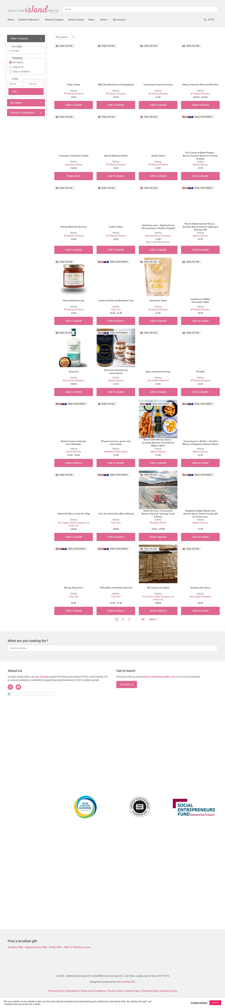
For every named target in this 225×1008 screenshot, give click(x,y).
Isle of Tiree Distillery (73, 380)
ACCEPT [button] (215, 1003)
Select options (200, 104)
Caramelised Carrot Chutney (158, 84)
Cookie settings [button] (199, 1003)
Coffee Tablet (116, 227)
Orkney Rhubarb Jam (73, 300)
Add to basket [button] (73, 104)
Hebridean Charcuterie (116, 451)
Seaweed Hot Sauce (200, 587)
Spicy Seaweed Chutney (158, 371)
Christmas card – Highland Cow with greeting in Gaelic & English (158, 227)
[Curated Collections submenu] (40, 19)
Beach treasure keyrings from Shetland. (73, 442)
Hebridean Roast (73, 164)
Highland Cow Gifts (36, 947)
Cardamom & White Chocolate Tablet (200, 300)
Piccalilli (200, 371)
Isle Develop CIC (125, 981)
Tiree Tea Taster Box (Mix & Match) (116, 513)
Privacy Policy (56, 991)
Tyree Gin (74, 371)
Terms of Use (115, 991)
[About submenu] (108, 19)
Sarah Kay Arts (73, 451)
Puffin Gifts (55, 947)
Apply (14, 91)
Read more (73, 176)
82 (143, 619)
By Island (25, 102)
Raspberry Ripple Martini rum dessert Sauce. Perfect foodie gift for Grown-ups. (200, 514)
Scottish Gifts (15, 947)
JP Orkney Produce (73, 94)
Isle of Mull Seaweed (158, 380)
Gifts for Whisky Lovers (77, 947)
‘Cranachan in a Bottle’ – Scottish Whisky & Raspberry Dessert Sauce (200, 442)
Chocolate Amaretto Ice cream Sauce (116, 371)
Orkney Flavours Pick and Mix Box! (200, 84)
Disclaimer (72, 991)
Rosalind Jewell (158, 523)
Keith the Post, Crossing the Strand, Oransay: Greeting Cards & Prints (158, 514)
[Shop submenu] (95, 19)
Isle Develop (42, 676)
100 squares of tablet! (158, 587)
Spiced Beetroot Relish (116, 155)
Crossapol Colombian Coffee (73, 155)
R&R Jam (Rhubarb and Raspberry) (116, 84)
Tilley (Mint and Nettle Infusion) (116, 587)
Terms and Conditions (93, 991)
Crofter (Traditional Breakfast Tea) (115, 300)
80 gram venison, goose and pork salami (115, 442)
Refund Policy (150, 991)
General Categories (25, 112)
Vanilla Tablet (158, 155)
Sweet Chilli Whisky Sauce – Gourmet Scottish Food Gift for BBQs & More (158, 442)
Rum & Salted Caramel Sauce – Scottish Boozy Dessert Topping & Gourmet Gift (200, 226)
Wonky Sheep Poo (73, 587)
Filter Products (25, 38)
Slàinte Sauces (200, 164)
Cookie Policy (132, 991)
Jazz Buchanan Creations (158, 236)
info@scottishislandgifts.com (158, 676)
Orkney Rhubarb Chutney (73, 227)
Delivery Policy (168, 991)
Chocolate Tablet (158, 300)
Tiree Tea (115, 309)
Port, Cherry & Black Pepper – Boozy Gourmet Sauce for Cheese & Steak (200, 155)
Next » (153, 619)
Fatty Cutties (73, 84)
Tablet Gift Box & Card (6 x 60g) (73, 513)
